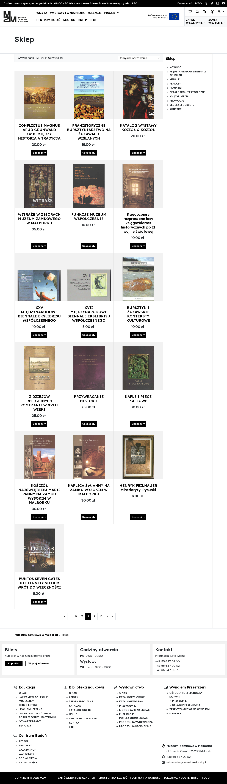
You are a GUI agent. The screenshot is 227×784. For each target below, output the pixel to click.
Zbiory (73, 697)
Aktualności (28, 762)
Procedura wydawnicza (136, 722)
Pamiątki (176, 87)
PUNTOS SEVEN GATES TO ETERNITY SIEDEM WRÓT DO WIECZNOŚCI (39, 582)
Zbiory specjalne (81, 701)
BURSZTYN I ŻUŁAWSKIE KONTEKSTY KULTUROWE (138, 314)
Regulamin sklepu (182, 105)
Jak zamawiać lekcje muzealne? (33, 699)
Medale (174, 79)
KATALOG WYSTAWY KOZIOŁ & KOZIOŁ (138, 127)
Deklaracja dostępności (181, 777)
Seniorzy (25, 725)
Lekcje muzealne (30, 709)
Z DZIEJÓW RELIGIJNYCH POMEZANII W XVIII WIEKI (39, 403)
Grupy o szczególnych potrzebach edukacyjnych (37, 715)
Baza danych (27, 749)
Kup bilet (14, 663)
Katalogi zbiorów (132, 697)
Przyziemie (179, 700)
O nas (23, 693)
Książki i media (179, 96)
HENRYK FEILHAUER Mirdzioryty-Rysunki (138, 487)
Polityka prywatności (145, 777)
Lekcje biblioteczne (83, 718)
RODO (206, 777)
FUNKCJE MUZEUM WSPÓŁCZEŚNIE (88, 216)
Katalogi (75, 705)
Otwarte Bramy (30, 721)
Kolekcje (94, 13)
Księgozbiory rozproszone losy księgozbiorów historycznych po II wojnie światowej (138, 223)
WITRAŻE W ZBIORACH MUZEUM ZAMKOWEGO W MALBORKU (39, 218)
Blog (94, 20)
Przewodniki (128, 705)
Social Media (28, 758)
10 (102, 616)
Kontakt (176, 109)
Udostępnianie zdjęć (112, 777)
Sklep (82, 20)
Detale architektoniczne (187, 92)
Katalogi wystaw (131, 701)
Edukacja (27, 687)
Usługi (73, 714)
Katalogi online (80, 710)
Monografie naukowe (134, 710)
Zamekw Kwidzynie (194, 21)
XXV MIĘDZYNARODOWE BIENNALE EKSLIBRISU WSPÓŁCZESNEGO (39, 314)
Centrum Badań (48, 20)
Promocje (177, 100)
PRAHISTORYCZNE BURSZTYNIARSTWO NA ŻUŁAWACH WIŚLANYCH (89, 131)
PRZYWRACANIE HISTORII (89, 398)
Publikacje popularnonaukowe (133, 716)
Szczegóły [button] (39, 152)
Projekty (111, 13)
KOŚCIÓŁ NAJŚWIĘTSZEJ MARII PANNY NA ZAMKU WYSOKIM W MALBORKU (39, 494)
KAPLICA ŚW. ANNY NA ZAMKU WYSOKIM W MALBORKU (89, 489)
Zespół (24, 741)
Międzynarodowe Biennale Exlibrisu (188, 73)
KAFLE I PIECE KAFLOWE (138, 398)
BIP (94, 777)
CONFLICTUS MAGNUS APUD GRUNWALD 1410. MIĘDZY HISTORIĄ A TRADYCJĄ (39, 131)
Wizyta (41, 13)
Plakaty (175, 83)
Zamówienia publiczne (73, 777)
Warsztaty (26, 754)
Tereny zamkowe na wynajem (189, 709)
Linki (72, 727)
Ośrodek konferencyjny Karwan (186, 694)
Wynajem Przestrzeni (187, 687)
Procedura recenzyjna (135, 726)
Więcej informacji (39, 663)
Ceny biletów (28, 705)
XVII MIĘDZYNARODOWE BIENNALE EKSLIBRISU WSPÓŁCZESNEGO (88, 314)
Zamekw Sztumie (215, 21)
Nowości (176, 67)
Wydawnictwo (131, 687)
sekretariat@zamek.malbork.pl (186, 762)
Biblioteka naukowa (86, 687)
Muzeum (69, 20)
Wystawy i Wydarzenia (67, 13)
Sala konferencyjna (186, 705)
